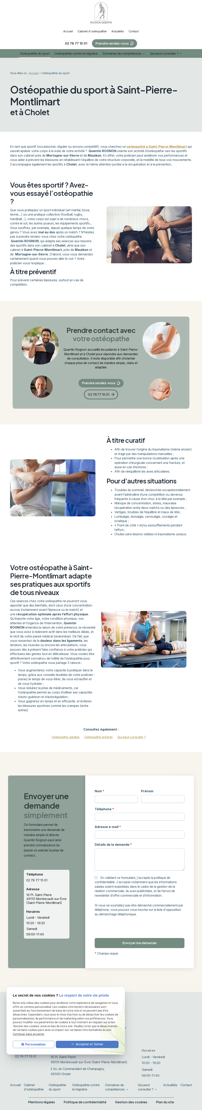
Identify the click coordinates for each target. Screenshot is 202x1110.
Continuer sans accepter (28, 1034)
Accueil (68, 31)
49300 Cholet (78, 1071)
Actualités (117, 31)
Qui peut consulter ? (164, 53)
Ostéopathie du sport (35, 53)
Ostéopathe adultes (65, 737)
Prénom (147, 791)
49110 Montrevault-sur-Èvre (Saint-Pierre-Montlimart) (46, 899)
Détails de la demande (113, 845)
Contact (134, 31)
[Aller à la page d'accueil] (101, 12)
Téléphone (104, 809)
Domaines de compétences (121, 53)
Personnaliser (35, 1044)
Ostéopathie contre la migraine (76, 53)
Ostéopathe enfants (98, 737)
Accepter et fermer (89, 1044)
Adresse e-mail (108, 827)
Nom (99, 791)
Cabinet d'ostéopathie (92, 31)
